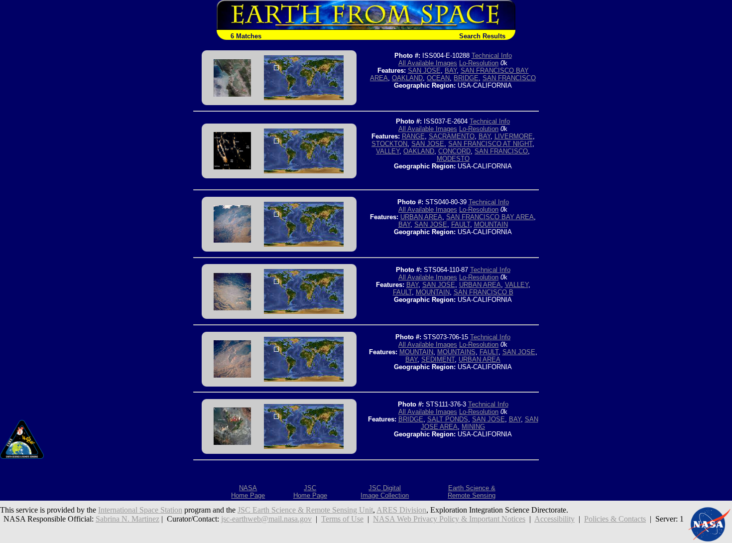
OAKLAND (407, 78)
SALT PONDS (447, 419)
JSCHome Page (310, 491)
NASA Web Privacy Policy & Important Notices (449, 519)
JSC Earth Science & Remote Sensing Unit (305, 510)
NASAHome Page (248, 491)
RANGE (413, 136)
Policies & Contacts (615, 519)
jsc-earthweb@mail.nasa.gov (266, 519)
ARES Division (401, 510)
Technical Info (492, 55)
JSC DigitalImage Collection (385, 491)
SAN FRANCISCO (509, 78)
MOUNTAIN (491, 224)
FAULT (460, 224)
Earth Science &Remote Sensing (471, 491)
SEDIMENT (438, 359)
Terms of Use (342, 519)
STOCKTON (389, 143)
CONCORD (454, 151)
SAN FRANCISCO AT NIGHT (490, 143)
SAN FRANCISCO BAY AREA (490, 217)
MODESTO (453, 158)
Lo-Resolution (478, 63)
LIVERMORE (513, 136)
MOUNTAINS (456, 352)
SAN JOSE (424, 70)
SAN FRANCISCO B (483, 292)
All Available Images (427, 63)
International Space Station (140, 510)
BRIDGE (466, 78)
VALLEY (387, 151)
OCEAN (438, 78)
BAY (451, 70)
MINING (473, 426)
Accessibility (554, 519)
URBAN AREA (421, 217)
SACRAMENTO (452, 136)
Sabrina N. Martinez (127, 519)
